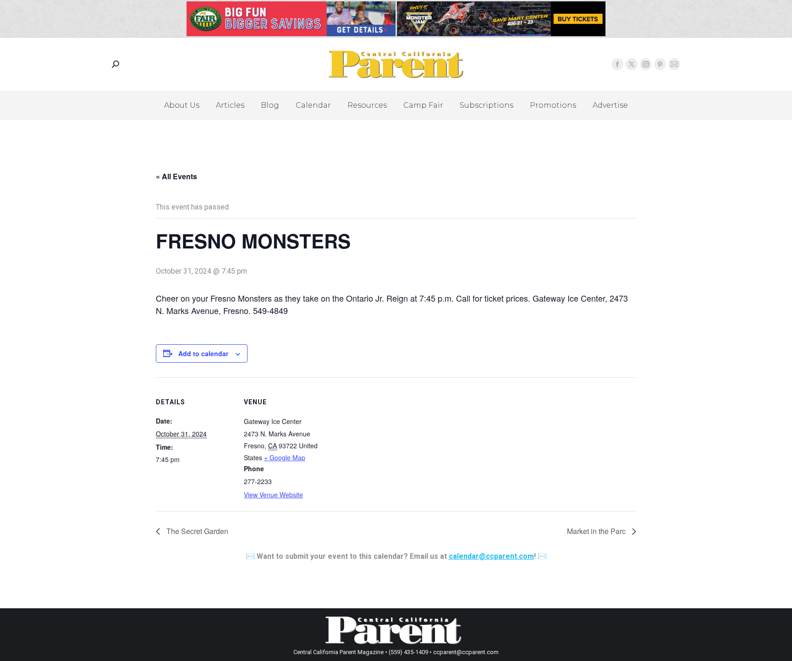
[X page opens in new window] (632, 64)
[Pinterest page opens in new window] (660, 64)
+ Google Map (284, 457)
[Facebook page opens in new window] (617, 64)
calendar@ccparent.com (491, 556)
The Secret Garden (196, 531)
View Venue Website (273, 494)
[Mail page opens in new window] (674, 64)
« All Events (176, 176)
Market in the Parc (597, 531)
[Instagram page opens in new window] (646, 64)
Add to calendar (203, 353)
